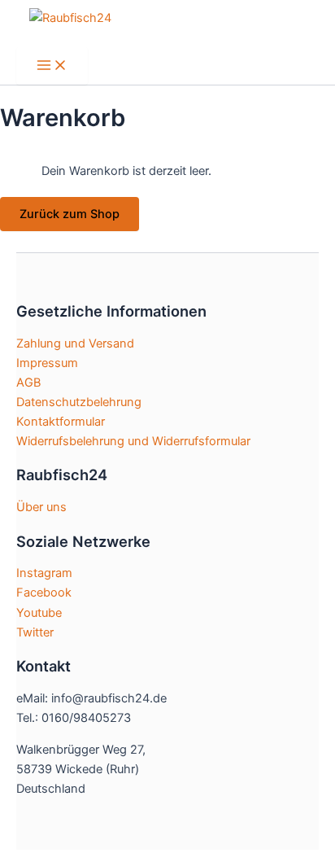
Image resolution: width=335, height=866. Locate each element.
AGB (28, 382)
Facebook (44, 592)
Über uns (41, 507)
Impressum (47, 363)
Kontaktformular (60, 421)
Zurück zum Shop (70, 214)
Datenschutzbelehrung (78, 402)
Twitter (35, 632)
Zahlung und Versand (75, 343)
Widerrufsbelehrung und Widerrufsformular (133, 441)
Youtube (39, 613)
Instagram (44, 573)
